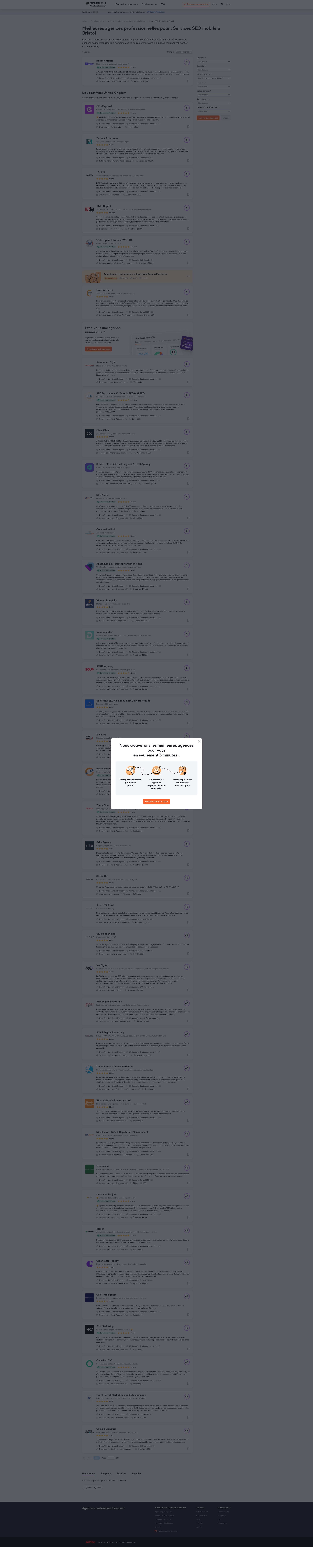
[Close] (199, 741)
